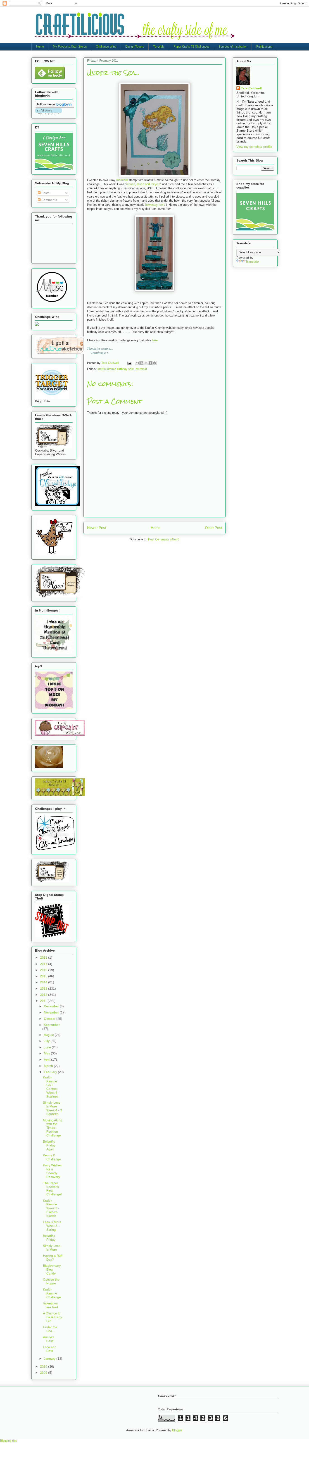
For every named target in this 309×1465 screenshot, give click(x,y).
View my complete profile (254, 146)
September (52, 1025)
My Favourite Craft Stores (70, 46)
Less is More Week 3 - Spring (52, 1225)
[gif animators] (49, 766)
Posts (44, 193)
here (155, 340)
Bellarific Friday (49, 1237)
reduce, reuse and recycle (143, 184)
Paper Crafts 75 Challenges (191, 46)
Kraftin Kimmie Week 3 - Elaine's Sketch (51, 1208)
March (49, 1066)
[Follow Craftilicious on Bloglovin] (54, 106)
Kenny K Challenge (52, 1157)
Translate (252, 261)
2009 (44, 1372)
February (51, 1072)
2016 (44, 970)
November (52, 1012)
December (52, 1006)
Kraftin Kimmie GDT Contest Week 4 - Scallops (51, 1087)
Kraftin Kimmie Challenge (52, 1293)
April (47, 1059)
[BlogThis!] (141, 363)
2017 (44, 964)
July (47, 1041)
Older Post (213, 528)
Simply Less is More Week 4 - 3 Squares (52, 1108)
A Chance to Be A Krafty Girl (52, 1317)
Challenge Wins (106, 46)
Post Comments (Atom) (163, 539)
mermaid (122, 180)
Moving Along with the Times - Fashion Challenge (52, 1127)
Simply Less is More (51, 1247)
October (50, 1018)
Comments (48, 200)
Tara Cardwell (251, 88)
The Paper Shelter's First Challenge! (52, 1188)
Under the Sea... (50, 1329)
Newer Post (96, 528)
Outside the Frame (51, 1281)
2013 (44, 988)
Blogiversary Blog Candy (52, 1269)
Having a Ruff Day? (52, 1257)
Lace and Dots (49, 1349)
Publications (264, 46)
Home (40, 46)
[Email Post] (129, 363)
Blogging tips (8, 1440)
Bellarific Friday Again (49, 1145)
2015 (44, 976)
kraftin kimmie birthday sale (115, 369)
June (48, 1047)
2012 (44, 994)
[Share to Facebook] (150, 363)
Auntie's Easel (48, 1339)
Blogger (177, 1430)
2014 (44, 982)
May (47, 1053)
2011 (44, 1001)
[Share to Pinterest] (154, 363)
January (50, 1358)
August (49, 1035)
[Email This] (137, 363)
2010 (44, 1366)
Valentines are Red (50, 1305)
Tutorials (158, 46)
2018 (44, 957)
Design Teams (134, 46)
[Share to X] (146, 363)
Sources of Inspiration (233, 46)
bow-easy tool (154, 204)
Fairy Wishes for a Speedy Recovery (52, 1170)
